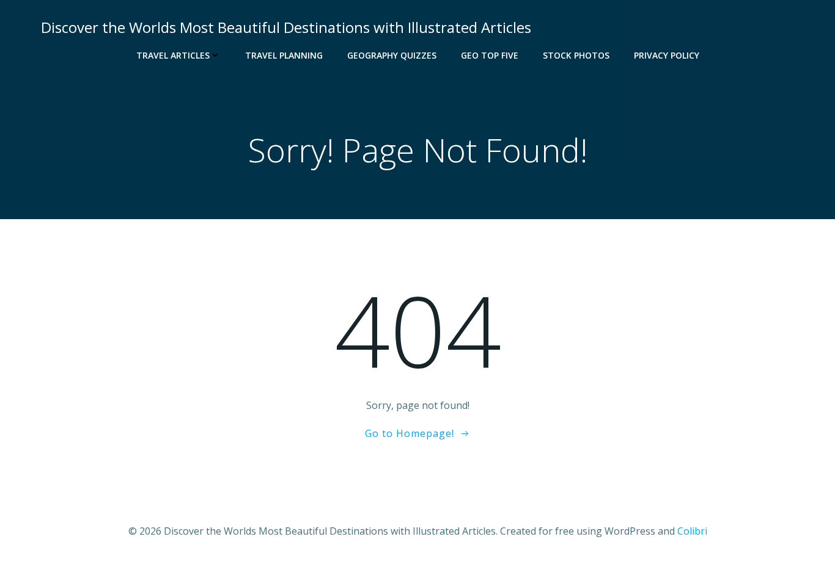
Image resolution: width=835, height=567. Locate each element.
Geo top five (489, 55)
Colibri (692, 531)
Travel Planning (284, 55)
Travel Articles (173, 55)
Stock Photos (576, 55)
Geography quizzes (391, 55)
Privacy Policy (666, 55)
